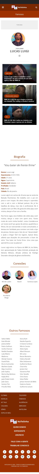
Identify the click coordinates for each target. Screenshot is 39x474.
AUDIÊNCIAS (23, 402)
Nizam (19, 282)
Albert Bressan (25, 351)
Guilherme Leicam (26, 387)
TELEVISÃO (22, 395)
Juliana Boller (6, 344)
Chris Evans (24, 377)
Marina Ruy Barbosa (8, 374)
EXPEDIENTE (19, 431)
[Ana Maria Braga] (6, 289)
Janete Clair (24, 369)
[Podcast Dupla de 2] (22, 456)
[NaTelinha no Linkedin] (16, 456)
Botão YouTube (34, 453)
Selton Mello (6, 339)
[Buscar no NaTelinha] (36, 7)
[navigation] (2, 7)
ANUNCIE (19, 435)
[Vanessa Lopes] (32, 275)
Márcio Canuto (25, 346)
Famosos (20, 14)
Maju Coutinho (7, 369)
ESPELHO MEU (6, 413)
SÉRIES (3, 409)
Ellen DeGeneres (25, 361)
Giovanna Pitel (25, 372)
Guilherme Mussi (26, 364)
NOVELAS (4, 399)
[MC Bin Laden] (6, 275)
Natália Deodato (7, 351)
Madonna (5, 356)
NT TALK (4, 402)
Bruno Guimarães (8, 364)
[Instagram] (19, 55)
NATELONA (23, 409)
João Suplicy (6, 372)
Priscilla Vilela (6, 387)
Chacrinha (23, 367)
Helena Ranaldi (25, 359)
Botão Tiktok (4, 453)
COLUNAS (4, 406)
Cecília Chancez (7, 349)
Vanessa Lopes (32, 282)
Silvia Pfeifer (24, 379)
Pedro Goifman (7, 346)
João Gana (5, 382)
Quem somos (19, 427)
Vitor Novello (24, 374)
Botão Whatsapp (10, 453)
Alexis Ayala (24, 349)
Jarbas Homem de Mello (28, 382)
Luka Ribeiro (6, 354)
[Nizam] (19, 275)
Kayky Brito (5, 377)
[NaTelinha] (19, 7)
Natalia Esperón (25, 341)
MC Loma (23, 354)
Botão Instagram (28, 453)
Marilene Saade (7, 367)
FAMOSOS (22, 399)
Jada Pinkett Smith (8, 379)
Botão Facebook (16, 453)
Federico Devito (25, 384)
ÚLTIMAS (4, 395)
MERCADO (22, 406)
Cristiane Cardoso (26, 344)
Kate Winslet (6, 341)
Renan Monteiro (25, 356)
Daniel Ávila (5, 361)
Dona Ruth (23, 339)
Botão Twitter (22, 453)
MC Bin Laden (6, 282)
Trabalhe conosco (19, 445)
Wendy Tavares (7, 359)
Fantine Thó (6, 384)
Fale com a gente (19, 441)
